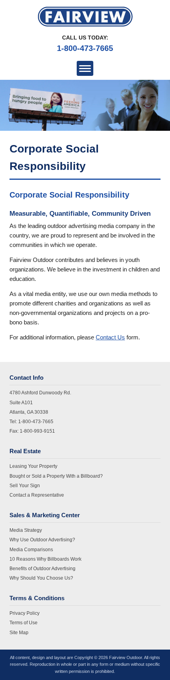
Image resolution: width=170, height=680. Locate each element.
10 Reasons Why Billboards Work (45, 559)
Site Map (18, 632)
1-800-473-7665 (85, 48)
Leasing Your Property (33, 466)
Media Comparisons (31, 549)
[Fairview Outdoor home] (85, 16)
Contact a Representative (36, 495)
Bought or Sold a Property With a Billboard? (56, 476)
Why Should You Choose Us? (41, 578)
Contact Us (110, 337)
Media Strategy (25, 530)
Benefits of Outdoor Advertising (42, 568)
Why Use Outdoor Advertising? (42, 539)
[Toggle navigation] (85, 68)
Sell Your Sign (24, 485)
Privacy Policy (24, 613)
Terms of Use (23, 622)
